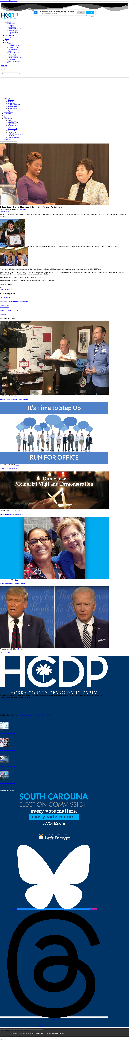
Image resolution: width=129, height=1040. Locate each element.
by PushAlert (91, 16)
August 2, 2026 (4, 754)
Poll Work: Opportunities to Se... (7, 750)
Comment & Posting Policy (58, 1033)
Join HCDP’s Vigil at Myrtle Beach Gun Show (12, 514)
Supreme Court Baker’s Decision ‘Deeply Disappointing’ (15, 399)
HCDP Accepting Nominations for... (8, 733)
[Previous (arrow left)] (1, 1039)
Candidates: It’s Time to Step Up (8, 468)
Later (81, 12)
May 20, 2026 (4, 770)
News (24, 209)
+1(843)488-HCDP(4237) (43, 715)
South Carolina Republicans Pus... (7, 783)
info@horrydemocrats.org (27, 715)
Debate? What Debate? (6, 652)
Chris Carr (3, 289)
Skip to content (4, 1)
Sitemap (42, 1033)
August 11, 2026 (5, 737)
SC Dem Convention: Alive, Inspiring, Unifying (12, 583)
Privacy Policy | (48, 1033)
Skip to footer (13, 1)
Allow (90, 12)
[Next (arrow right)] (2, 1039)
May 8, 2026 (4, 787)
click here (37, 277)
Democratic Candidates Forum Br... (8, 766)
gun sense (9, 289)
